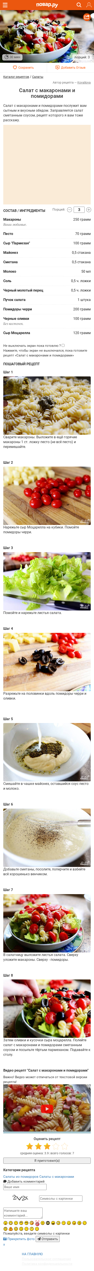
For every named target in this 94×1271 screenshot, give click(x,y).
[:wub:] (37, 1223)
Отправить (49, 1239)
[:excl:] (11, 1229)
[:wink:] (84, 1223)
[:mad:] (42, 1223)
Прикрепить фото (21, 1239)
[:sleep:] (63, 1223)
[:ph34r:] (48, 1223)
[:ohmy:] (5, 1223)
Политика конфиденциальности (47, 1264)
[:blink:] (58, 1223)
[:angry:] (79, 1223)
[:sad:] (21, 1229)
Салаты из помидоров (21, 1177)
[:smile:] (69, 1223)
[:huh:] (32, 1229)
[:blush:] (32, 1223)
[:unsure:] (21, 1223)
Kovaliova (84, 82)
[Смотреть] (47, 1109)
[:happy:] (26, 1229)
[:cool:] (26, 1223)
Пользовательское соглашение (46, 1259)
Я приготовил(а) (47, 1161)
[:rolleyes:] (5, 1229)
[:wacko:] (16, 1229)
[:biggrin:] (11, 1223)
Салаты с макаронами (56, 1177)
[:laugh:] (53, 1223)
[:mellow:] (37, 1229)
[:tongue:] (74, 1223)
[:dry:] (16, 1223)
